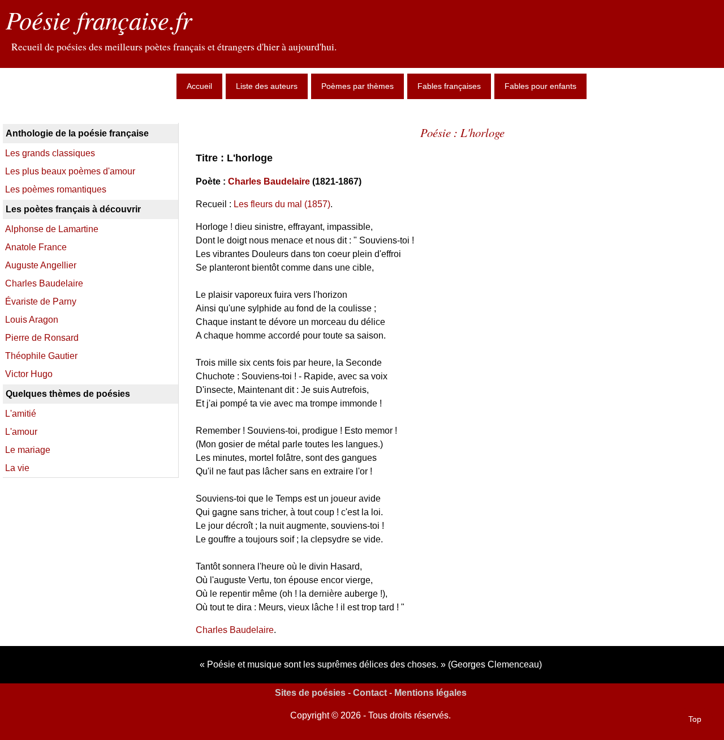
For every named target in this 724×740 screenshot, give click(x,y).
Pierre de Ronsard (42, 338)
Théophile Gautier (41, 356)
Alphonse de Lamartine (51, 229)
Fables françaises (449, 86)
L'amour (21, 432)
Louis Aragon (31, 319)
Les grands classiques (50, 153)
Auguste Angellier (40, 265)
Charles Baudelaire (269, 181)
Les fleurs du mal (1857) (282, 204)
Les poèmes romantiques (55, 189)
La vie (17, 468)
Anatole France (36, 247)
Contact (370, 693)
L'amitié (20, 413)
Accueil (199, 86)
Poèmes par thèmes (357, 86)
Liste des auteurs (267, 86)
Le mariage (27, 450)
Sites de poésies (310, 693)
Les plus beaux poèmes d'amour (70, 171)
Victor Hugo (29, 374)
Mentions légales (430, 693)
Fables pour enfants (540, 86)
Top (694, 719)
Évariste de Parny (40, 301)
